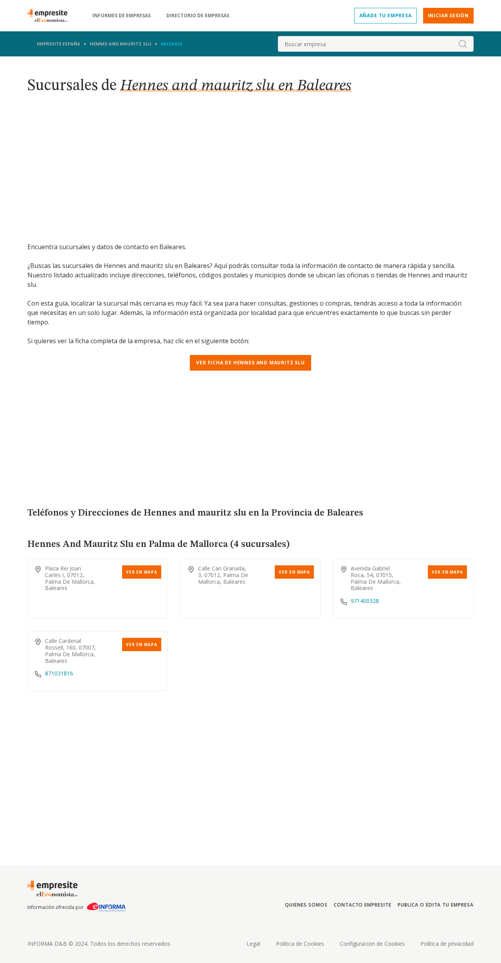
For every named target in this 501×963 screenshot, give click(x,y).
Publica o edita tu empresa (436, 904)
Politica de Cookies (300, 943)
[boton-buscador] (462, 44)
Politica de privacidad (447, 943)
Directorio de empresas (197, 15)
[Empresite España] (50, 15)
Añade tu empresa (385, 15)
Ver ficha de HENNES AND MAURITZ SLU (250, 362)
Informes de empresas (121, 15)
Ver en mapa (141, 572)
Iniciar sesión (448, 15)
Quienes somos (306, 904)
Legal (253, 943)
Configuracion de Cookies (372, 943)
